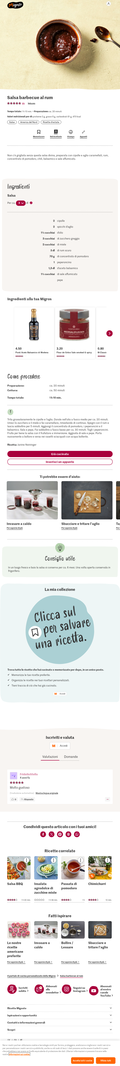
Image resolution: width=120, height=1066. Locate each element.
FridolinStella (29, 774)
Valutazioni (50, 757)
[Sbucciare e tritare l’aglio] (100, 942)
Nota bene (31, 203)
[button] (13, 776)
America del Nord (28, 122)
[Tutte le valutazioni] (14, 103)
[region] (60, 1053)
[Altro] (107, 799)
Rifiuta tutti (105, 1060)
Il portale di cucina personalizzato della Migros (31, 976)
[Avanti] (109, 333)
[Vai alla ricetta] (19, 879)
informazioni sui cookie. (19, 1054)
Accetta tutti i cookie (82, 1060)
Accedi (62, 694)
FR (15, 1039)
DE (9, 1039)
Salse (12, 122)
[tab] (60, 1008)
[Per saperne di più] (32, 525)
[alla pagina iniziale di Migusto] (15, 3)
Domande (71, 757)
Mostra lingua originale (47, 792)
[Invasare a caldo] (46, 942)
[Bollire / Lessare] (73, 942)
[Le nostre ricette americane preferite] (19, 942)
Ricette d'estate (51, 122)
